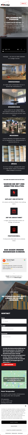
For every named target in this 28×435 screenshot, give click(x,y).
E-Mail (3, 325)
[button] (26, 406)
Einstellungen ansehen (14, 430)
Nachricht (4, 333)
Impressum (20, 433)
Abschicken (8, 364)
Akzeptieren (14, 422)
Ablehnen (14, 426)
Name (3, 318)
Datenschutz (8, 433)
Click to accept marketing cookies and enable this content (14, 379)
